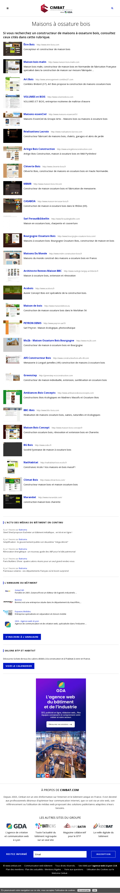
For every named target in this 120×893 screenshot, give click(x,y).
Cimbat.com (69, 790)
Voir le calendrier (19, 665)
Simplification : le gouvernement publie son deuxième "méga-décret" (35, 540)
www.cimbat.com (13, 865)
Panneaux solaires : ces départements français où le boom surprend (36, 569)
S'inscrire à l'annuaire (22, 636)
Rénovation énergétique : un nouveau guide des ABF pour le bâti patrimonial (39, 550)
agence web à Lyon (102, 865)
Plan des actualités (34, 869)
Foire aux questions (74, 869)
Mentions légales (53, 869)
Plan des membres (15, 869)
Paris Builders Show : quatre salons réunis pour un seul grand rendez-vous (39, 560)
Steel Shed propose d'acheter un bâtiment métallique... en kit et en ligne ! (37, 531)
